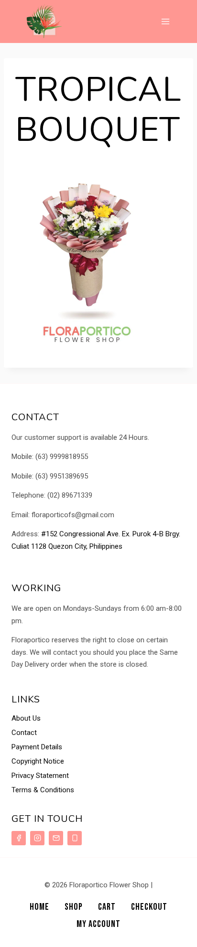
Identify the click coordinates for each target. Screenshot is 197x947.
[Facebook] (18, 838)
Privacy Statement (40, 775)
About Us (26, 718)
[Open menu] (165, 21)
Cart (107, 907)
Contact (24, 732)
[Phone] (74, 838)
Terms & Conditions (42, 790)
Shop (74, 907)
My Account (98, 924)
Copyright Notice (37, 761)
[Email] (56, 838)
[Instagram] (37, 838)
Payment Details (36, 747)
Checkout (149, 907)
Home (39, 907)
